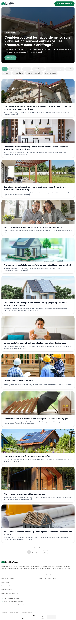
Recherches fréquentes (47, 578)
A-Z (40, 582)
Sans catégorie (18, 73)
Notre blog (5, 582)
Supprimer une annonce (9, 593)
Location (69, 69)
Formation (27, 69)
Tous (4, 69)
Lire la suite (10, 58)
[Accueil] (38, 562)
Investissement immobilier (55, 69)
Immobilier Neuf (38, 69)
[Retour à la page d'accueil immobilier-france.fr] (8, 3)
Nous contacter (6, 590)
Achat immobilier (15, 69)
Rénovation (6, 73)
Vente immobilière (50, 73)
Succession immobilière (34, 73)
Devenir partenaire (7, 586)
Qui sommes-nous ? (8, 578)
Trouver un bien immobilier (64, 4)
